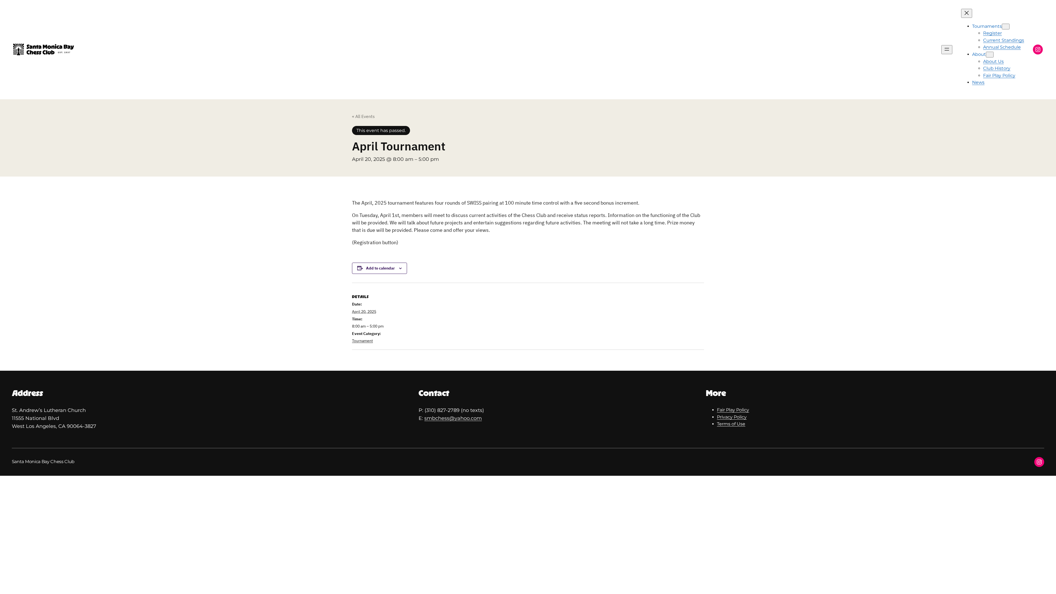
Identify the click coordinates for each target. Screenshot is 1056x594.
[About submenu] (990, 54)
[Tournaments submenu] (1006, 26)
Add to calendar (380, 268)
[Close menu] (966, 13)
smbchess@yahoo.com (453, 418)
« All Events (363, 116)
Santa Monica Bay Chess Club (43, 461)
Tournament (362, 340)
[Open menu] (946, 49)
